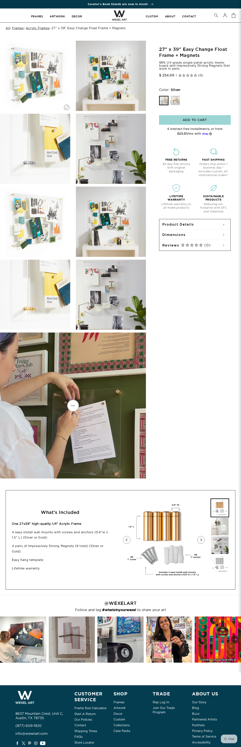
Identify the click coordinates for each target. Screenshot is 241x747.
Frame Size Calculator (90, 708)
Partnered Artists (204, 719)
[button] (216, 15)
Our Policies (83, 719)
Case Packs (122, 731)
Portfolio (198, 725)
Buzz (196, 714)
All (8, 28)
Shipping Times (85, 731)
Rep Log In (161, 702)
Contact (80, 725)
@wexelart (120, 603)
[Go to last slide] (126, 540)
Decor (118, 714)
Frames (18, 28)
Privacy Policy (202, 731)
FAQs (78, 737)
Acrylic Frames (37, 28)
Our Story (199, 702)
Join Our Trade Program (164, 710)
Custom (119, 719)
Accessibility (201, 742)
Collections (122, 725)
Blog (195, 708)
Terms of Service (204, 736)
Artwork (120, 708)
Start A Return (85, 714)
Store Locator (84, 742)
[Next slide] (201, 540)
